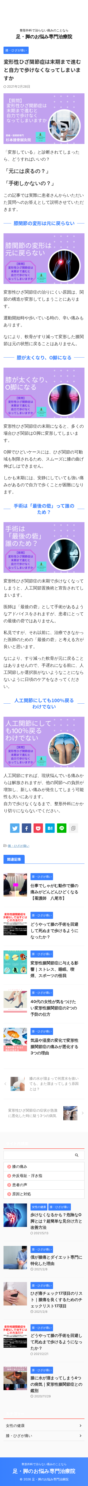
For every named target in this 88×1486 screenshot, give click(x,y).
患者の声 (19, 1184)
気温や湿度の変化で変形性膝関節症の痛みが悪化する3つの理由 (54, 1046)
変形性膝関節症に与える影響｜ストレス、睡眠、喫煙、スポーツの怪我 (54, 969)
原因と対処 (21, 1194)
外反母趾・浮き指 (27, 1175)
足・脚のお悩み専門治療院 (44, 36)
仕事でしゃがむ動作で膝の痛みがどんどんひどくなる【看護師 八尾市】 (54, 892)
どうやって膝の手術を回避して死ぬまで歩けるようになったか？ (54, 930)
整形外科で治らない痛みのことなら (44, 1464)
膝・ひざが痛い (18, 846)
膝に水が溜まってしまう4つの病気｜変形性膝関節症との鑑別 (56, 1384)
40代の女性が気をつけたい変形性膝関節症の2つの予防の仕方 (54, 1008)
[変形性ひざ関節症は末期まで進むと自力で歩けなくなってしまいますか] (50, 828)
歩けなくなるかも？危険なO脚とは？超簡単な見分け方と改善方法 (56, 1221)
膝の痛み (19, 1166)
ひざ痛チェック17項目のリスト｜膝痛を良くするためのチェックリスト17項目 (57, 1299)
